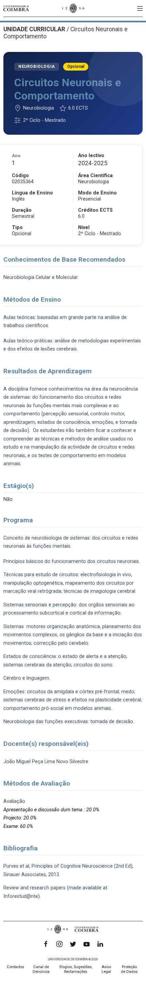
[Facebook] (46, 944)
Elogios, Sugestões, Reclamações (75, 969)
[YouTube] (86, 944)
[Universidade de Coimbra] (16, 8)
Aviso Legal (106, 969)
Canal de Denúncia (41, 969)
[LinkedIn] (100, 944)
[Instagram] (59, 944)
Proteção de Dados (129, 969)
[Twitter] (73, 944)
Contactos (15, 967)
